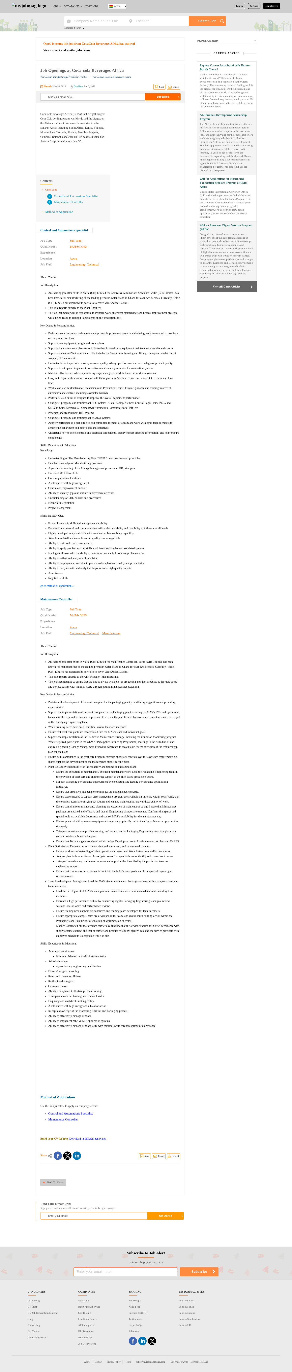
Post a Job (83, 1300)
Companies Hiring (37, 1337)
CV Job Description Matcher (43, 1312)
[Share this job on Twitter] (67, 1155)
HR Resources (85, 1331)
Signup (254, 5)
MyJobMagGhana (199, 1361)
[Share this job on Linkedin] (77, 1155)
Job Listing (34, 1300)
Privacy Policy (114, 1361)
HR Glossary (85, 1337)
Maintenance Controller (68, 202)
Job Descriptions (87, 1343)
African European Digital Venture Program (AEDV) (226, 227)
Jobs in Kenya (186, 1306)
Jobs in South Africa (190, 1319)
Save (161, 86)
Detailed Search (72, 28)
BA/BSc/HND (78, 246)
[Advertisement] (146, 137)
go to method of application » (57, 585)
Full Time (75, 240)
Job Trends (33, 1331)
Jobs (55, 6)
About (87, 1361)
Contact (98, 1361)
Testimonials (135, 1319)
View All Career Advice (226, 286)
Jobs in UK (185, 1325)
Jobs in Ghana (186, 1300)
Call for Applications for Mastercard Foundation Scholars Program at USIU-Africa (224, 182)
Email (176, 86)
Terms (128, 1361)
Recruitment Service (89, 1306)
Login (239, 5)
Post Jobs (91, 6)
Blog (30, 1319)
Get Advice (71, 6)
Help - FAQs (135, 1325)
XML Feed (134, 1306)
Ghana (117, 6)
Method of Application (59, 211)
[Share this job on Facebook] (58, 1155)
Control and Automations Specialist (76, 196)
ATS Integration (86, 1325)
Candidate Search (87, 1319)
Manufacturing (111, 633)
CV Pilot (32, 1306)
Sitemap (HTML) (138, 1312)
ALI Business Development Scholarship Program (223, 117)
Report (175, 1155)
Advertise (134, 1331)
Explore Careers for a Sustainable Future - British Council (225, 67)
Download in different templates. (87, 1138)
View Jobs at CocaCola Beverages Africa (111, 77)
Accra (73, 258)
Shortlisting (84, 1312)
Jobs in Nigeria (187, 1312)
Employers (272, 5)
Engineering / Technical (84, 264)
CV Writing (34, 1325)
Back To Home (55, 1182)
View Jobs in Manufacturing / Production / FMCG (64, 77)
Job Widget (135, 1300)
